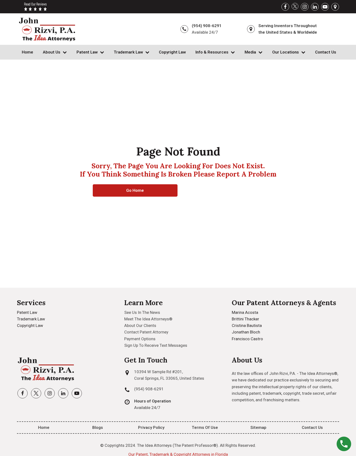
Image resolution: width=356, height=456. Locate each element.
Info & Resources (211, 52)
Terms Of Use (205, 427)
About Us (51, 52)
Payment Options (139, 338)
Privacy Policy (151, 427)
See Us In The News (142, 312)
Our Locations (285, 52)
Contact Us (325, 52)
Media (250, 52)
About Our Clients (140, 325)
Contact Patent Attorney (146, 332)
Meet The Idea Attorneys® (148, 319)
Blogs (97, 427)
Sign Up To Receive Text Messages (155, 345)
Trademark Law (128, 52)
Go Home (135, 190)
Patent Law (87, 52)
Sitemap (258, 427)
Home (27, 52)
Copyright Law (172, 52)
